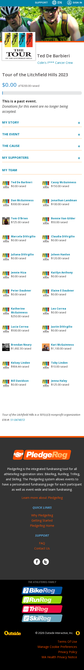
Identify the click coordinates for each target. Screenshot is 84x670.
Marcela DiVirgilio (23, 236)
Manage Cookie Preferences (57, 647)
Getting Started (42, 520)
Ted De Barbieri (21, 182)
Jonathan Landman (64, 200)
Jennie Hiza (18, 272)
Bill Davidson (20, 381)
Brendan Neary (21, 344)
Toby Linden (59, 363)
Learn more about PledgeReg (42, 498)
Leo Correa (58, 308)
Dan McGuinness (22, 200)
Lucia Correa (19, 326)
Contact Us (42, 548)
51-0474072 (17, 420)
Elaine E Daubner (62, 290)
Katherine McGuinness (19, 310)
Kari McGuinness (62, 344)
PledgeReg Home (42, 525)
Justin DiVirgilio (61, 326)
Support (41, 2)
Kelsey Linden (20, 363)
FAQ (42, 543)
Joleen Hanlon (60, 254)
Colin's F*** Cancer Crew (55, 63)
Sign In (77, 2)
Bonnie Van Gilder (63, 218)
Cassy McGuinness (63, 182)
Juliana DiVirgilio (22, 254)
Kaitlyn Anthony (62, 272)
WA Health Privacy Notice (59, 657)
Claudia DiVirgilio (63, 236)
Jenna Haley (59, 381)
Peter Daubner (21, 290)
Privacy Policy (67, 652)
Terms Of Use (67, 641)
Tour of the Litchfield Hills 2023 (35, 75)
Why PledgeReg (42, 515)
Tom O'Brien (19, 218)
